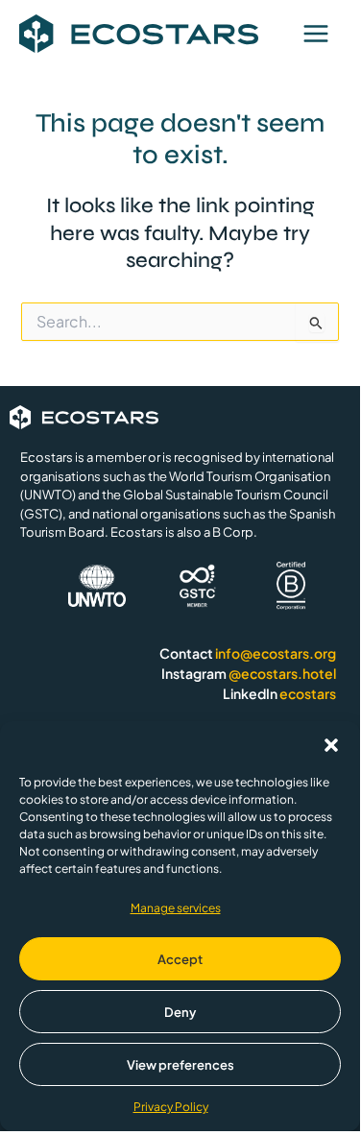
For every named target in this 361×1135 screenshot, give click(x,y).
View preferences (180, 1065)
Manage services (176, 908)
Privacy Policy (170, 1106)
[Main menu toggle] (316, 34)
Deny (180, 1012)
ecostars (307, 693)
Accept (180, 959)
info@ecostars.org (275, 653)
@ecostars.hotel (282, 673)
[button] (331, 745)
